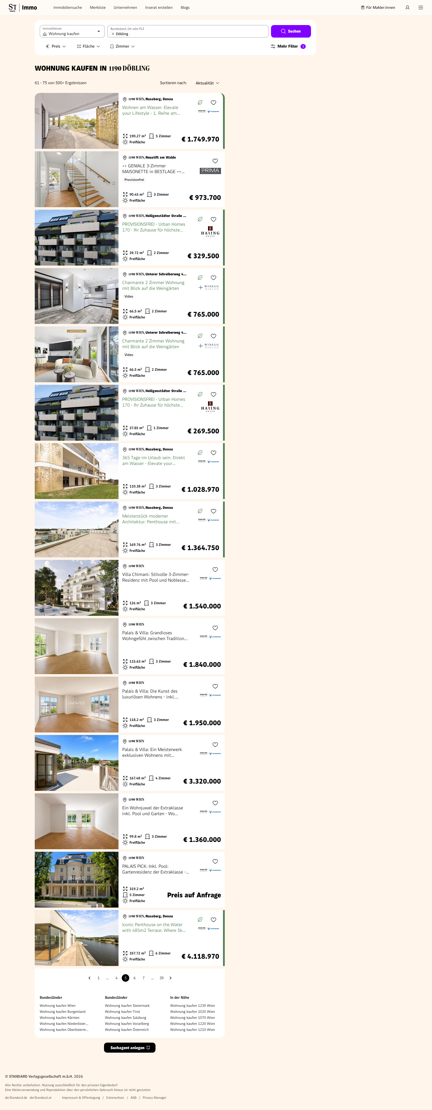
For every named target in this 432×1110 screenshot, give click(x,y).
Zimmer (122, 46)
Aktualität (205, 83)
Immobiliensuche (68, 7)
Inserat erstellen (159, 7)
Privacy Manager (154, 1097)
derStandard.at (41, 1097)
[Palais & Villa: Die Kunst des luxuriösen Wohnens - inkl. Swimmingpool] (130, 704)
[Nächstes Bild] (110, 121)
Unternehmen (125, 7)
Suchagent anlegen (127, 1047)
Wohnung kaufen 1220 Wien (192, 1024)
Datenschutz (115, 1097)
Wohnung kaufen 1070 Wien (192, 1018)
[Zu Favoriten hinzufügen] (213, 102)
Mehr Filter (291, 46)
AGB (133, 1097)
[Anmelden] (407, 7)
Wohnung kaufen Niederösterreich (64, 1024)
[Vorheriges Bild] (43, 121)
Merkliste (98, 7)
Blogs (185, 7)
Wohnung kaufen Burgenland (63, 1012)
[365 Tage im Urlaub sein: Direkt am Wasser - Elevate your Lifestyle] (129, 471)
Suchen (294, 31)
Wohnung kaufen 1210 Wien (192, 1030)
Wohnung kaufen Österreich (127, 1030)
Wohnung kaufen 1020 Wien (192, 1012)
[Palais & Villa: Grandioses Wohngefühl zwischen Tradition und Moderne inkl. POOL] (130, 646)
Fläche (88, 46)
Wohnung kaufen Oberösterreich (64, 1030)
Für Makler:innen (380, 7)
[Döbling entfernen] (113, 33)
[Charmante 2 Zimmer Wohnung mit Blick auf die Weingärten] (129, 296)
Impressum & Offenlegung (81, 1097)
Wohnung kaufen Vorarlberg (127, 1024)
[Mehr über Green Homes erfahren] (200, 102)
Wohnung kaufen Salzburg (125, 1018)
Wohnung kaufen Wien (58, 1006)
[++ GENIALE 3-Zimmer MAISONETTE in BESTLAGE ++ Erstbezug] (130, 179)
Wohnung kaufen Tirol (122, 1012)
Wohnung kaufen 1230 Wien (192, 1006)
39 (162, 978)
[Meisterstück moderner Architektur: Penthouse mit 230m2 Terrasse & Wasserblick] (129, 529)
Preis (56, 46)
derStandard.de (16, 1097)
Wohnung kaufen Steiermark (127, 1006)
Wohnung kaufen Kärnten (60, 1018)
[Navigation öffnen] (420, 7)
